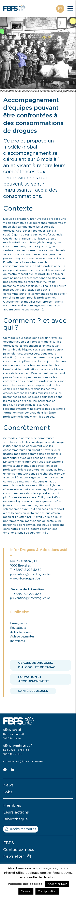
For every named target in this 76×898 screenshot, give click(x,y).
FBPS (8, 843)
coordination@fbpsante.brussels (23, 761)
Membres (12, 805)
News (8, 785)
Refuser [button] (26, 891)
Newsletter (14, 856)
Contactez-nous (18, 850)
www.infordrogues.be (25, 578)
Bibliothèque (15, 819)
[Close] (70, 9)
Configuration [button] (47, 891)
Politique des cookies (25, 883)
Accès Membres (23, 829)
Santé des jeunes (33, 690)
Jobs (7, 792)
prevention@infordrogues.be (30, 574)
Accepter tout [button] (57, 884)
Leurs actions (16, 812)
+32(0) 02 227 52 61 (28, 593)
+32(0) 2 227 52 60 (28, 569)
